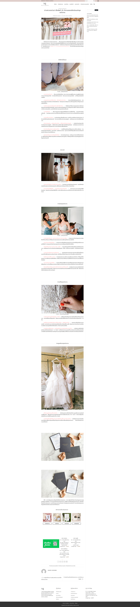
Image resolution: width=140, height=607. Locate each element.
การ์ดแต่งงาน (60, 4)
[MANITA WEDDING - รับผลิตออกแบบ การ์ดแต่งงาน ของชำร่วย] (45, 4)
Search (96, 10)
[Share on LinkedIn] (67, 562)
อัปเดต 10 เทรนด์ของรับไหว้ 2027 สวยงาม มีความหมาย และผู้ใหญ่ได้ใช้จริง (92, 16)
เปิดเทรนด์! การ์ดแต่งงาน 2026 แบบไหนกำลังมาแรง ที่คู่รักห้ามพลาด (92, 30)
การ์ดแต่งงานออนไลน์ (84, 4)
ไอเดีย (91, 4)
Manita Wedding (69, 15)
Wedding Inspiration (62, 8)
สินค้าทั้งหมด (73, 599)
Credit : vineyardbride (62, 410)
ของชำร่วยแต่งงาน (74, 593)
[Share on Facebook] (58, 562)
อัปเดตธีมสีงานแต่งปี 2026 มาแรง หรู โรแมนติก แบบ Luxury (92, 23)
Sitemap (76, 603)
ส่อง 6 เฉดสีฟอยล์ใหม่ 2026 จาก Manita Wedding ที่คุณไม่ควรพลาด (92, 26)
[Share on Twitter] (60, 562)
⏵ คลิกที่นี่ (67, 546)
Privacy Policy (72, 603)
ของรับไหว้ (72, 4)
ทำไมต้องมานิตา (58, 591)
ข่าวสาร (57, 593)
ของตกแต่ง (77, 4)
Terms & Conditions (66, 603)
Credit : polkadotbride (62, 91)
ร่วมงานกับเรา (58, 595)
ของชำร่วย (66, 4)
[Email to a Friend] (62, 562)
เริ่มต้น (55, 4)
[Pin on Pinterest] (65, 562)
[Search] (94, 4)
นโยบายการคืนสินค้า (59, 597)
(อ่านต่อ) (46, 596)
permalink (73, 565)
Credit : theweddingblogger (62, 314)
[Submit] (94, 1)
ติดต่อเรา (57, 599)
